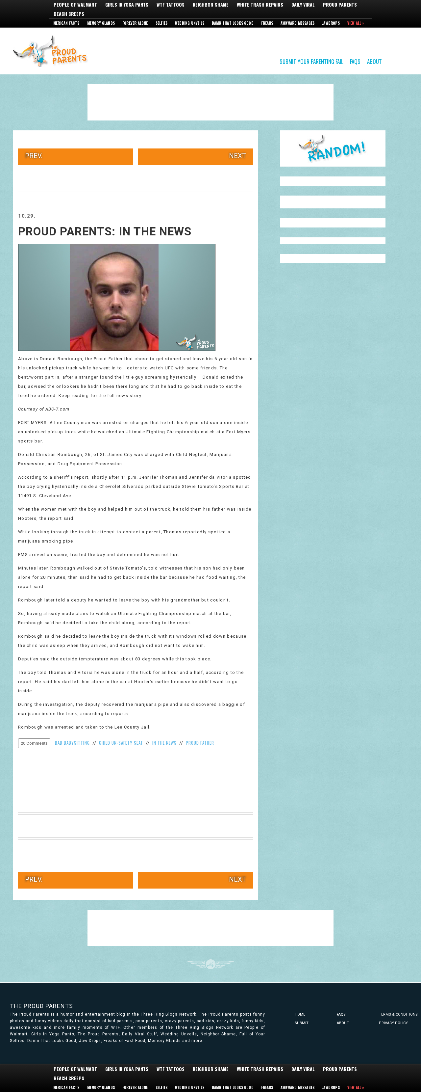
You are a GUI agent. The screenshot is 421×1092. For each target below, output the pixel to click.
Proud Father (200, 742)
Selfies (161, 23)
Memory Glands (101, 23)
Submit (302, 1023)
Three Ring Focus (210, 964)
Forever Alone (135, 23)
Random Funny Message (333, 148)
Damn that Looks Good (233, 23)
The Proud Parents (41, 1005)
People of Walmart (75, 4)
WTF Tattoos (171, 4)
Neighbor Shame (211, 4)
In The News (164, 742)
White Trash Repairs (260, 4)
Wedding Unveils (189, 23)
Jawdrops (331, 23)
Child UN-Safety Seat (121, 742)
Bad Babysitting (72, 742)
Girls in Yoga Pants (126, 4)
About (374, 61)
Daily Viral (303, 4)
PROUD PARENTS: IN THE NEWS (104, 231)
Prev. (33, 156)
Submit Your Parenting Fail (311, 61)
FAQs (355, 61)
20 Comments (34, 743)
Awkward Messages (297, 23)
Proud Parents (340, 4)
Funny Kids (52, 50)
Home (300, 1014)
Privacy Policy (393, 1023)
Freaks (267, 23)
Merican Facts (66, 23)
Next (237, 156)
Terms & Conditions (398, 1014)
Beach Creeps (69, 14)
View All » (355, 23)
